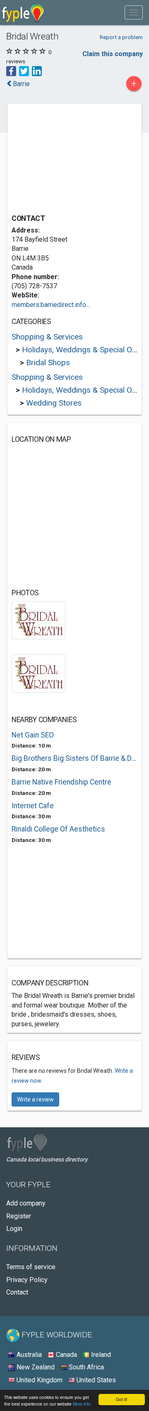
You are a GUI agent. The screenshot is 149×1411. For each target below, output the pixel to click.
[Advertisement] (74, 160)
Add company (26, 1203)
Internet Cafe (33, 806)
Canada (65, 1355)
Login (14, 1229)
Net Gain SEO (33, 735)
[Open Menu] (134, 12)
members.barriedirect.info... (51, 305)
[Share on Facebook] (11, 70)
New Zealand (35, 1367)
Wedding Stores (54, 403)
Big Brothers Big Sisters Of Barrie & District (74, 758)
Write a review (35, 1099)
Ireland (100, 1355)
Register (18, 1216)
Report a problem (121, 37)
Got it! (121, 1399)
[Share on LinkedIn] (37, 70)
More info (82, 1404)
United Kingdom (38, 1380)
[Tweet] (24, 70)
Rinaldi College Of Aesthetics (58, 829)
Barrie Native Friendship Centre (61, 782)
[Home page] (23, 12)
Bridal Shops (48, 362)
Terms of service (30, 1267)
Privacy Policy (27, 1280)
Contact (17, 1292)
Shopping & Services (47, 337)
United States (95, 1380)
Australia (28, 1355)
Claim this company (112, 54)
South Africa (85, 1367)
